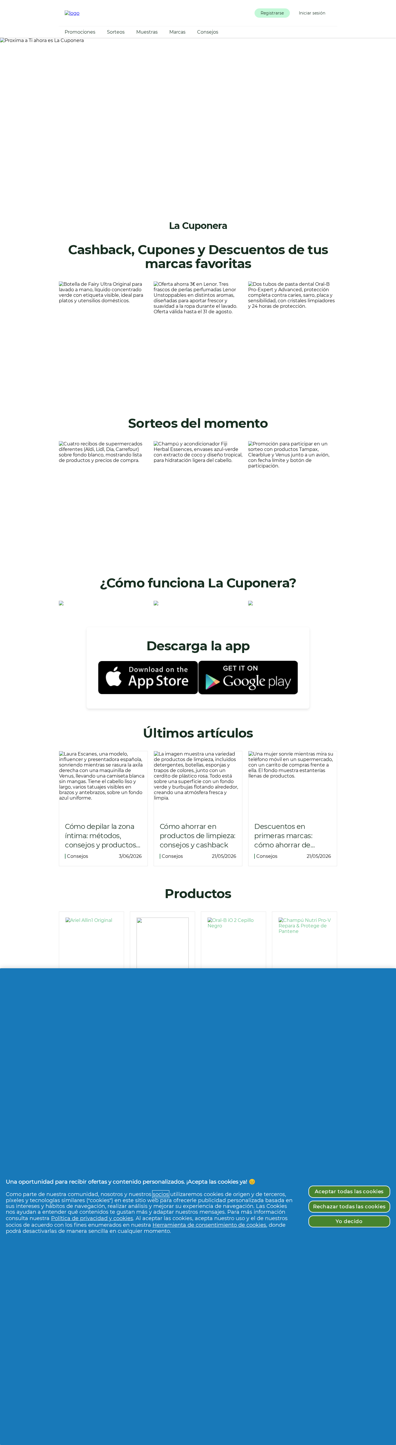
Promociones (80, 32)
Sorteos (116, 32)
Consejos (207, 32)
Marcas (177, 32)
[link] (103, 338)
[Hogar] (72, 13)
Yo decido (349, 1221)
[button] (272, 13)
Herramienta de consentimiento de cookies (209, 1225)
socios (161, 1194)
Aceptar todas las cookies (349, 1191)
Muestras (147, 32)
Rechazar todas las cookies (349, 1206)
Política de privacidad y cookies (92, 1218)
